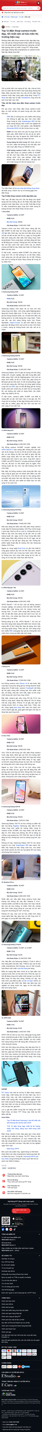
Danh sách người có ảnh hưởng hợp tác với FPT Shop (19, 1293)
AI (25, 531)
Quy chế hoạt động (8, 1262)
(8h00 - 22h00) (10, 1250)
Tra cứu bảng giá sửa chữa (10, 1286)
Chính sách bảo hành (8, 1301)
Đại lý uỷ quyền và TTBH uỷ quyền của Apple (16, 1277)
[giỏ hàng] (38, 3)
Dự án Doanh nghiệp (8, 1265)
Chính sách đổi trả (7, 1304)
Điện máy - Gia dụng (24, 21)
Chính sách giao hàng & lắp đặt (11, 1313)
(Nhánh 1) (8, 1239)
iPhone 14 (23, 683)
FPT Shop (5, 1092)
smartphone (25, 98)
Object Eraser (15, 323)
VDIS (13, 386)
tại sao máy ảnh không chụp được (27, 188)
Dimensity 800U (13, 128)
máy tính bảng (22, 968)
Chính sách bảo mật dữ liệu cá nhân (13, 1319)
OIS (3, 233)
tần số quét (28, 981)
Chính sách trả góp (8, 1307)
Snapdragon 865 (22, 845)
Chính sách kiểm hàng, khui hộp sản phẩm (15, 1310)
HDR (10, 631)
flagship (16, 826)
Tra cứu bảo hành (7, 1283)
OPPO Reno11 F (7, 450)
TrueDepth (30, 688)
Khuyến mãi (36, 21)
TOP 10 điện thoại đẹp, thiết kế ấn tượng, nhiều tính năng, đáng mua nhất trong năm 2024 (23, 1128)
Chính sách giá (6, 1332)
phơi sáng (17, 707)
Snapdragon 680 (28, 121)
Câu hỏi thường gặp (8, 1290)
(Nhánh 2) (9, 1245)
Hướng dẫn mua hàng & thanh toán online (15, 1274)
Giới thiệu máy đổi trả (8, 1271)
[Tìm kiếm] (38, 8)
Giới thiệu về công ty (8, 1259)
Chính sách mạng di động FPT (11, 1316)
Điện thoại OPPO (13, 1149)
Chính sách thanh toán (9, 1329)
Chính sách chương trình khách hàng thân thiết (16, 1326)
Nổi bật (6, 21)
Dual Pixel (21, 548)
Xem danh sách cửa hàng (19, 1211)
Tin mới (12, 21)
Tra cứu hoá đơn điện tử (9, 1280)
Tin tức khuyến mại (8, 1268)
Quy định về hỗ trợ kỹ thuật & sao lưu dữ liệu (16, 1323)
